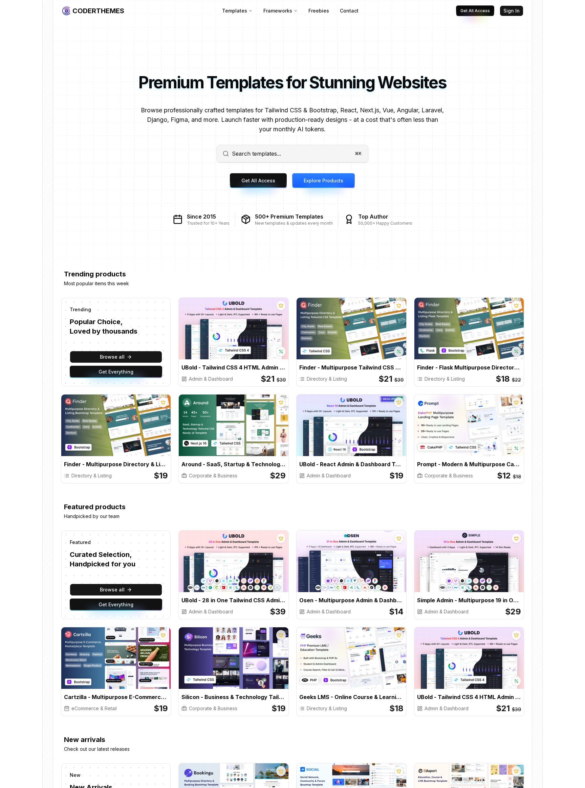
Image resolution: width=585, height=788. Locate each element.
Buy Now (213, 334)
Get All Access (475, 10)
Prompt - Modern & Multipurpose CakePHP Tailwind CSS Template (469, 464)
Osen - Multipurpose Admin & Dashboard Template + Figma (351, 600)
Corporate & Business (213, 475)
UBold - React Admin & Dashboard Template (351, 464)
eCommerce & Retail (94, 708)
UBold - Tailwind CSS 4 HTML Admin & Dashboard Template (233, 367)
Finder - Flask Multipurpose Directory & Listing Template (469, 367)
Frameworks (277, 11)
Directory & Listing (327, 379)
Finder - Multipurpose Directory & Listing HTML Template (116, 464)
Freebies (318, 11)
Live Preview (259, 334)
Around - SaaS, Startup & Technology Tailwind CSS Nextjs (233, 464)
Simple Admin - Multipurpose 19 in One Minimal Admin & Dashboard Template (469, 600)
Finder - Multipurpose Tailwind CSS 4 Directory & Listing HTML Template (351, 367)
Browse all (112, 357)
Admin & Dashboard (211, 379)
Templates (234, 11)
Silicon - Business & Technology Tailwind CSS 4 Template (233, 697)
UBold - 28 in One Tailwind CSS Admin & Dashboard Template (233, 600)
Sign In (511, 11)
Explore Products (323, 180)
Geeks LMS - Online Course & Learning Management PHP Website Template (351, 697)
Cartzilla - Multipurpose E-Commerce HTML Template (116, 697)
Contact (349, 11)
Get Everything (116, 372)
